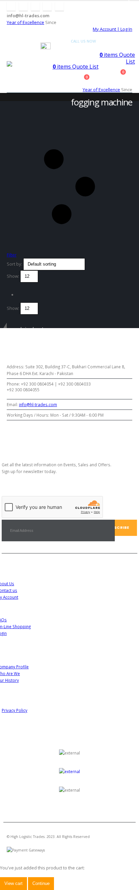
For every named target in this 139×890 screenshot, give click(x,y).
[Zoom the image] (69, 771)
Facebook (14, 432)
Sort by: (15, 264)
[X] (23, 6)
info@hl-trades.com (38, 404)
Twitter (29, 432)
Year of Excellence (25, 22)
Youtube (45, 432)
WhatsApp (76, 432)
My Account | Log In (112, 29)
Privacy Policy (14, 710)
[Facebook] (11, 6)
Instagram (60, 432)
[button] (11, 56)
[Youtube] (35, 6)
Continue (41, 883)
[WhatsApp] (59, 6)
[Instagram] (47, 6)
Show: (13, 276)
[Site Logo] (23, 64)
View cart (13, 883)
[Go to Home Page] (8, 100)
